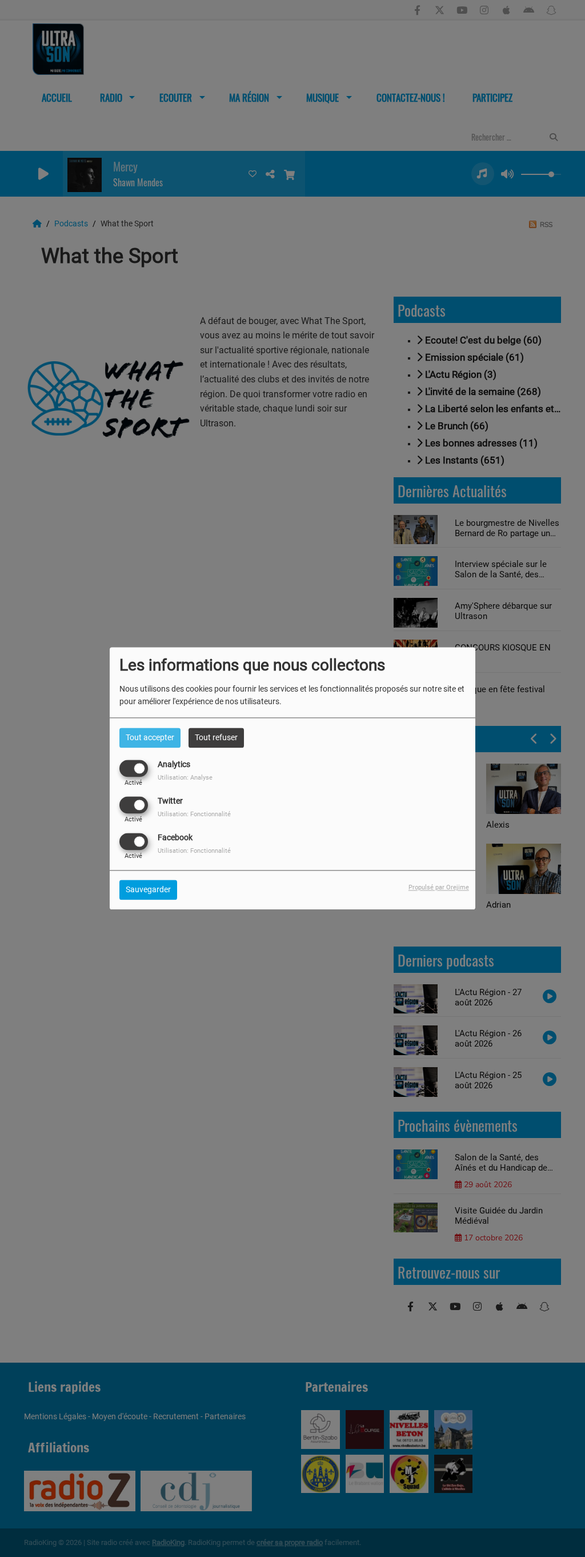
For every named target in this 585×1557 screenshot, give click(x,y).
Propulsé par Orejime (438, 888)
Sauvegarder (148, 890)
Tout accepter (150, 737)
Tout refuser (216, 737)
